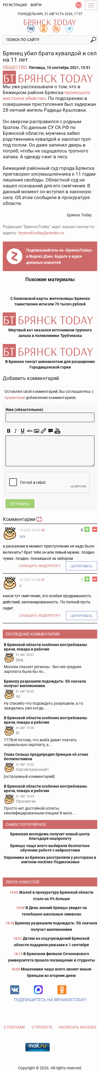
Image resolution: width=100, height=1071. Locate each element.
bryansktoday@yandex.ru (41, 232)
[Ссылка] (43, 431)
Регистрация (15, 5)
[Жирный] (9, 431)
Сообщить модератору (40, 566)
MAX (38, 989)
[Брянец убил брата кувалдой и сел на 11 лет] (50, 77)
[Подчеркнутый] (22, 431)
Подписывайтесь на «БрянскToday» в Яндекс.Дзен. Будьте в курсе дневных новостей (59, 256)
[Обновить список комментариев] (39, 519)
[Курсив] (15, 431)
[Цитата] (50, 431)
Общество (15, 67)
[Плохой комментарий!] (94, 529)
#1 (43, 580)
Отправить (20, 504)
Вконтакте (14, 989)
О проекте (42, 1027)
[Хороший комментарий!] (86, 529)
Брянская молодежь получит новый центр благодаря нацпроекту (50, 836)
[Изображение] (36, 431)
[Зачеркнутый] (29, 431)
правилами (14, 397)
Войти (36, 5)
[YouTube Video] (57, 431)
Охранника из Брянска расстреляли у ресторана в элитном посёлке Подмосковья (50, 859)
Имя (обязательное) (24, 409)
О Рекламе (14, 1027)
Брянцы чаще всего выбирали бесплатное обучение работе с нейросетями (50, 847)
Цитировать (81, 566)
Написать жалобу (78, 1027)
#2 (43, 530)
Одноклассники (62, 989)
